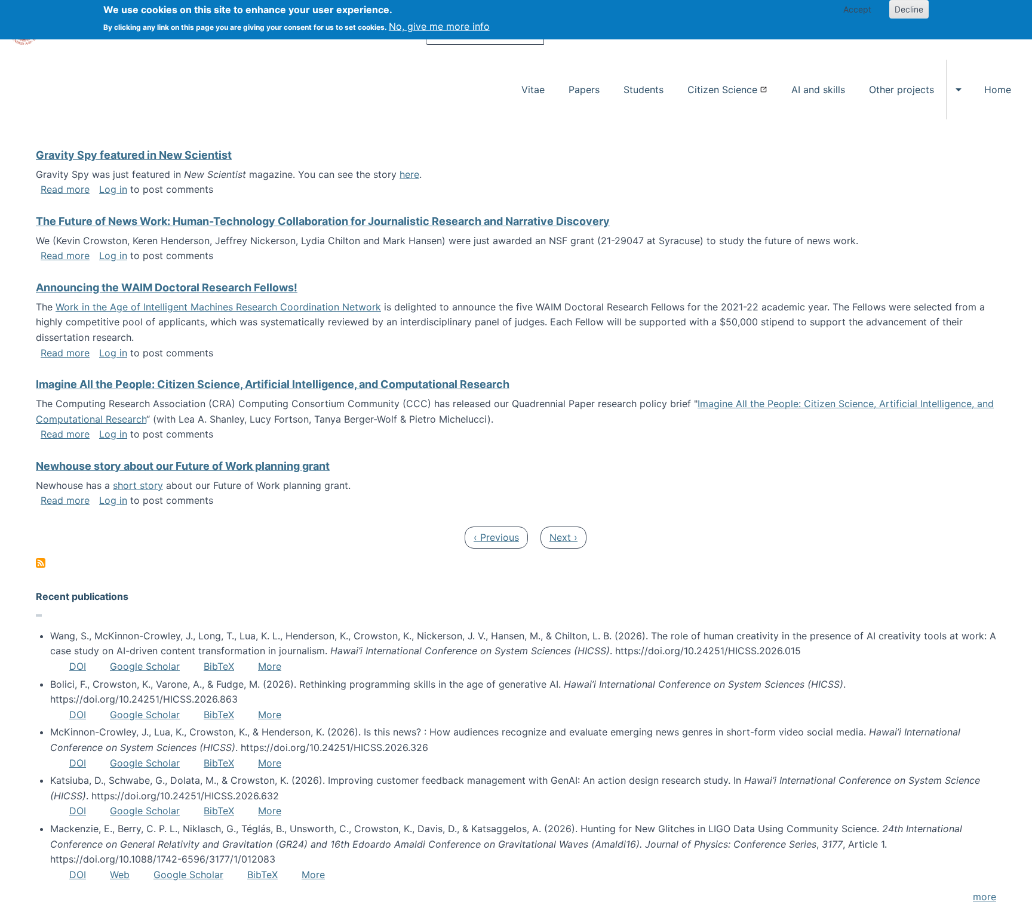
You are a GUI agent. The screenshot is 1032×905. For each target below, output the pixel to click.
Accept (857, 9)
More (269, 666)
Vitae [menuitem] (533, 90)
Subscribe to (40, 563)
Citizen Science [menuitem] (722, 90)
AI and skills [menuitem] (818, 90)
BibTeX (219, 666)
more (984, 897)
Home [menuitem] (997, 90)
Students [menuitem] (644, 90)
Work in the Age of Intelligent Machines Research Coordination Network (218, 307)
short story (138, 485)
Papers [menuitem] (584, 90)
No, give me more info (439, 26)
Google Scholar (145, 666)
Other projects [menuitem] (901, 90)
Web (120, 875)
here (409, 174)
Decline (909, 9)
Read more (65, 189)
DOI (77, 666)
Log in (113, 189)
